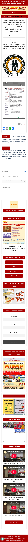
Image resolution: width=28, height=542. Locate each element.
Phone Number (14, 333)
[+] (21, 180)
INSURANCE (13, 276)
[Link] (17, 181)
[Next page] (6, 83)
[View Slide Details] (8, 407)
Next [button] (23, 414)
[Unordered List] (12, 181)
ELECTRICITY (13, 271)
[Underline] (6, 181)
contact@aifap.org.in (17, 3)
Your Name (14, 324)
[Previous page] (4, 83)
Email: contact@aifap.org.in (14, 540)
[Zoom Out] (15, 83)
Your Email (14, 316)
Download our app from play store (14, 210)
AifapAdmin (14, 39)
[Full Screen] (22, 85)
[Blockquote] (14, 181)
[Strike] (8, 181)
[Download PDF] (19, 85)
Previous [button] (4, 414)
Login (24, 171)
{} (19, 180)
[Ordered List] (10, 181)
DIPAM (13, 266)
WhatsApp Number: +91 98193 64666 (13, 538)
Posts (15, 42)
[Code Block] (15, 181)
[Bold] (3, 181)
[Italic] (5, 181)
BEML (13, 262)
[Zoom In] (17, 83)
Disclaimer (16, 536)
